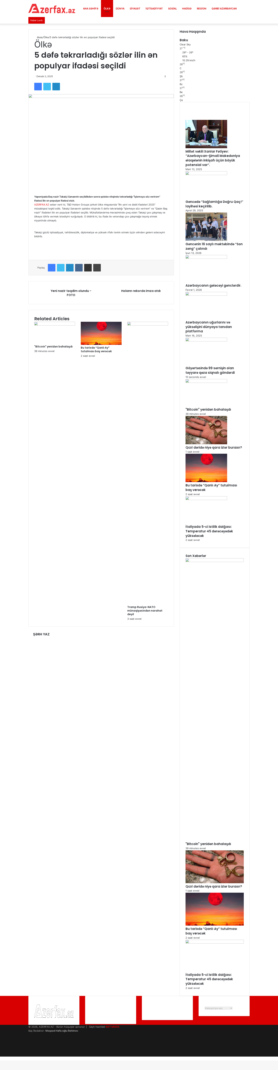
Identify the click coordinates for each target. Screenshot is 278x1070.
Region (201, 8)
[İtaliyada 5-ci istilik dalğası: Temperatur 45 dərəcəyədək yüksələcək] (206, 499)
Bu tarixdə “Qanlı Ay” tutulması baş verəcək (96, 349)
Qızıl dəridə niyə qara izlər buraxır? (214, 447)
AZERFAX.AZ (41, 204)
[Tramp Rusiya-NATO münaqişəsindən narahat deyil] (147, 324)
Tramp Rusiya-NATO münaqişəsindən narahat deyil (144, 610)
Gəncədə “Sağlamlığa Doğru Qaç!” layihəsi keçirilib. (214, 204)
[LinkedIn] (56, 86)
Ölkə (107, 8)
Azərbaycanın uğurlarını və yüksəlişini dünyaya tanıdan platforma (209, 327)
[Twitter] (47, 86)
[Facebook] (38, 86)
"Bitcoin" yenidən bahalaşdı (53, 346)
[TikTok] (29, 1054)
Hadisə (187, 8)
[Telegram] (29, 1050)
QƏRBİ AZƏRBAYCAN (224, 8)
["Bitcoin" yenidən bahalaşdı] (54, 324)
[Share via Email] (88, 267)
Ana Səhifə (90, 8)
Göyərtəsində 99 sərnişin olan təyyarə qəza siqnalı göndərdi (210, 370)
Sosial (172, 8)
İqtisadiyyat (154, 8)
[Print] (97, 267)
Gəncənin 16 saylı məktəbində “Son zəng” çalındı (214, 246)
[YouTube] (29, 1042)
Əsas (39, 37)
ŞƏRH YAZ (41, 634)
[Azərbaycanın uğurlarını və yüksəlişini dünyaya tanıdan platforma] (206, 294)
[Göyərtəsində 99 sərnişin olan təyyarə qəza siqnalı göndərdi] (206, 340)
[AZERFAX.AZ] (51, 8)
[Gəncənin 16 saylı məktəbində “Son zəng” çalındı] (206, 239)
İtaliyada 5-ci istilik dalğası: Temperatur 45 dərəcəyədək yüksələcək (209, 531)
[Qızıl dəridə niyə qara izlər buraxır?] (206, 443)
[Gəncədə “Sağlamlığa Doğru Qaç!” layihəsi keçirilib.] (206, 174)
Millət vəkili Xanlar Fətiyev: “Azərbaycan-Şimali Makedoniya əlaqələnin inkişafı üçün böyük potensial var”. (213, 158)
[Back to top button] (1, 1058)
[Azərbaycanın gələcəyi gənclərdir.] (206, 257)
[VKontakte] (79, 267)
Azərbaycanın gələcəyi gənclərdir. (213, 285)
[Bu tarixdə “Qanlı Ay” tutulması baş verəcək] (101, 343)
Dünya (120, 8)
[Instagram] (29, 1046)
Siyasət (135, 8)
